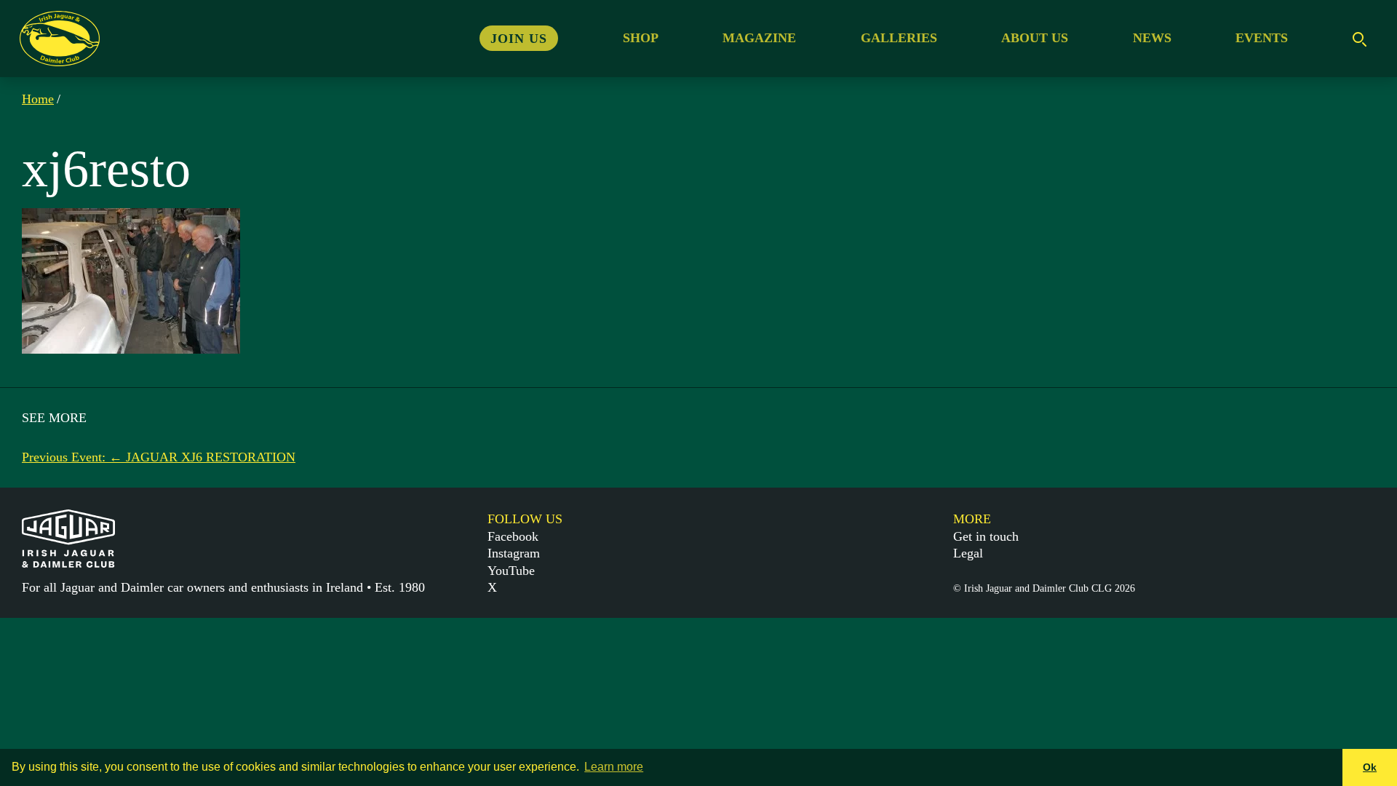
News (1152, 38)
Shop (640, 38)
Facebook (512, 536)
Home (38, 99)
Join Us (518, 38)
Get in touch (986, 536)
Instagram (513, 553)
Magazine (759, 38)
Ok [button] (1370, 767)
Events (1261, 38)
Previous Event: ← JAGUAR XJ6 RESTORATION (158, 457)
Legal (968, 553)
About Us (1034, 38)
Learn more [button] (613, 767)
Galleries (899, 38)
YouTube (511, 570)
